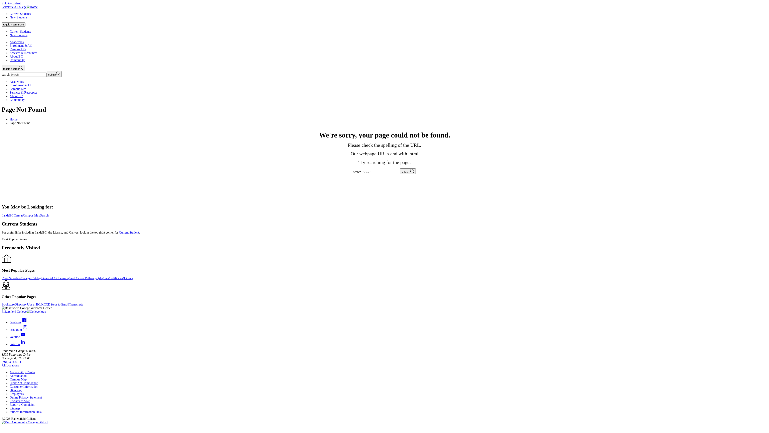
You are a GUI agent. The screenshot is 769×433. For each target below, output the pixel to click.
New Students (18, 17)
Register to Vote (20, 401)
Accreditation (18, 375)
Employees (17, 394)
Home (13, 119)
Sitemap (15, 408)
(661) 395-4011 (11, 361)
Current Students (20, 13)
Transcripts (76, 304)
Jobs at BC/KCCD (38, 304)
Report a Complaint (22, 404)
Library (128, 278)
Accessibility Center (22, 372)
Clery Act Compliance (24, 383)
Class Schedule (11, 278)
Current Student (129, 232)
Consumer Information (24, 386)
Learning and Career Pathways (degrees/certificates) (91, 278)
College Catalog (31, 278)
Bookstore (8, 304)
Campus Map (18, 379)
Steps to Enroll (59, 304)
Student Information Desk (26, 412)
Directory (21, 304)
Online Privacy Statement (26, 397)
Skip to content (11, 3)
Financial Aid (49, 278)
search (6, 74)
